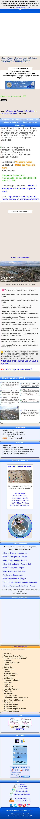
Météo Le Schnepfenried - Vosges (15, 557)
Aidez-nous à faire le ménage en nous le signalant (19, 362)
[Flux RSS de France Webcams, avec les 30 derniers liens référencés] (5, 438)
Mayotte (7, 684)
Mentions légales (22, 791)
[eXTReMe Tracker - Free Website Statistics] (17, 741)
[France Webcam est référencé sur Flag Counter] (20, 772)
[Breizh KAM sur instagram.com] (20, 805)
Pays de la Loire (10, 695)
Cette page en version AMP (19, 369)
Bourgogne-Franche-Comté (15, 658)
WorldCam (7, 446)
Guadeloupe (9, 669)
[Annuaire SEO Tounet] (25, 727)
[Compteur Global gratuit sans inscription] (20, 755)
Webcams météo (11, 706)
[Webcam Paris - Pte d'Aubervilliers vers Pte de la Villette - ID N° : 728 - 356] (9, 413)
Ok (28, 7)
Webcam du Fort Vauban (13, 448)
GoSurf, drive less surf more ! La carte (18, 450)
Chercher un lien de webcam (15, 434)
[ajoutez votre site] (20, 729)
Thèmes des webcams (20, 647)
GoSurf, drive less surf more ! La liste (18, 452)
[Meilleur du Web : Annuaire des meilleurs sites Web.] (14, 727)
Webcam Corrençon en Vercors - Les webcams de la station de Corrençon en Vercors (20, 318)
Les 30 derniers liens (16, 438)
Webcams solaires (11, 711)
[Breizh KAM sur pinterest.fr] (24, 805)
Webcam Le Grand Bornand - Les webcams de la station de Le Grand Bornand (19, 335)
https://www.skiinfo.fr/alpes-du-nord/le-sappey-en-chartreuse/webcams (20, 197)
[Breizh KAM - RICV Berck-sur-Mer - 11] (20, 477)
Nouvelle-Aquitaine (12, 689)
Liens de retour (9, 436)
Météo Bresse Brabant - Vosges (14, 579)
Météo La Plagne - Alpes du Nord (15, 560)
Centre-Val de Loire (12, 663)
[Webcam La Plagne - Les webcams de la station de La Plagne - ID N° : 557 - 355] (9, 392)
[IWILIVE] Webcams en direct (15, 454)
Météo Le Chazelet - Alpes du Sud (15, 553)
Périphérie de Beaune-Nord (12, 575)
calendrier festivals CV (22, 799)
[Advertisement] (20, 34)
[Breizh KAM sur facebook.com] (11, 805)
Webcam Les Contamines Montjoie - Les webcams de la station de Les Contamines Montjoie (19, 312)
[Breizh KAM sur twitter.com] (15, 805)
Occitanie (8, 691)
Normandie (8, 687)
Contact (22, 784)
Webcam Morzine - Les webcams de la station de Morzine (19, 296)
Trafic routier (9, 702)
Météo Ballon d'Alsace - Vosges (14, 571)
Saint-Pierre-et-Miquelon (14, 700)
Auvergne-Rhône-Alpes (13, 656)
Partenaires (8, 693)
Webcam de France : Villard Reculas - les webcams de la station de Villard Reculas (17, 307)
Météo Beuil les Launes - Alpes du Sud (17, 564)
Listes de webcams (12, 680)
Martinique (8, 682)
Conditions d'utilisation (22, 794)
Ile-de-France (9, 676)
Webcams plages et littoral (15, 709)
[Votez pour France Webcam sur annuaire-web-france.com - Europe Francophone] (25, 719)
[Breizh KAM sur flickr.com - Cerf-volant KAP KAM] (28, 805)
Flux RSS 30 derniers (23, 801)
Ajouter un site (8, 430)
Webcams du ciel (11, 704)
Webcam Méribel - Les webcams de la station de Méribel (19, 301)
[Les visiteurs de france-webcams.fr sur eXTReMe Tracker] (23, 741)
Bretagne (7, 660)
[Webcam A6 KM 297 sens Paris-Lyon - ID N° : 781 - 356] (29, 400)
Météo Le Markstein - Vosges (13, 568)
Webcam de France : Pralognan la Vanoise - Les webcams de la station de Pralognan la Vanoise (19, 340)
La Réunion (8, 678)
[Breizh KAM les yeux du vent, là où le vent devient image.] (20, 527)
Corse (6, 665)
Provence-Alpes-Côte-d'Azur (16, 698)
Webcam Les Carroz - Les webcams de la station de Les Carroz (19, 346)
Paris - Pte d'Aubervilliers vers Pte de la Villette (20, 582)
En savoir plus (20, 7)
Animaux (7, 654)
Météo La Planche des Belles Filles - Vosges (19, 586)
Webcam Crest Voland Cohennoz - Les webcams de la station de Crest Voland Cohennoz (19, 329)
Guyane (7, 671)
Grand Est (8, 667)
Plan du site (22, 786)
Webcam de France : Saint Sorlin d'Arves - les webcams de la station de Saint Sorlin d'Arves (18, 323)
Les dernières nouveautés (13, 432)
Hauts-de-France (11, 674)
